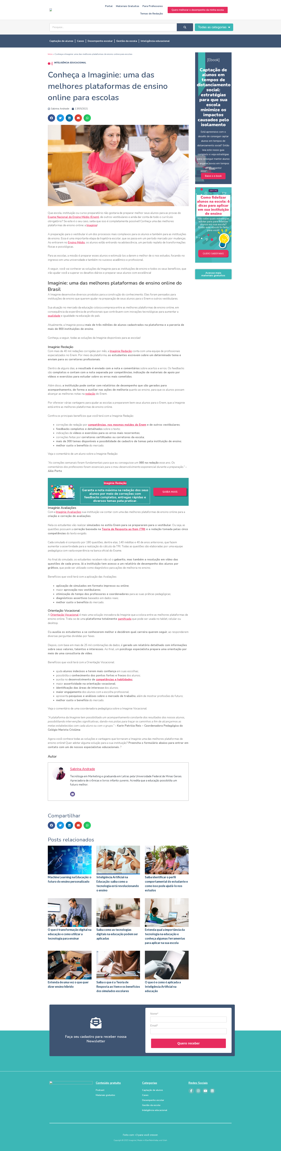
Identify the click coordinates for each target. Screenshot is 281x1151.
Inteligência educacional (155, 41)
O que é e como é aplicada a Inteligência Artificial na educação (163, 986)
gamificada (124, 619)
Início (50, 54)
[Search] (185, 27)
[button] (51, 118)
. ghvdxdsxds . (213, 254)
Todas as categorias (212, 27)
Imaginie (92, 225)
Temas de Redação (151, 13)
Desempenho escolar (100, 41)
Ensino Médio (76, 242)
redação (90, 394)
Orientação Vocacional (64, 615)
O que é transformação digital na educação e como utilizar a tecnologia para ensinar (69, 934)
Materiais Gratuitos (127, 6)
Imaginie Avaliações (68, 512)
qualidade (54, 316)
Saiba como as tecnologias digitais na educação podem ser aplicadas (117, 934)
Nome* (154, 1013)
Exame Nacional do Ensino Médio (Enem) (73, 217)
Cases (80, 41)
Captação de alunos (61, 41)
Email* (154, 1025)
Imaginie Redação (121, 351)
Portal (109, 6)
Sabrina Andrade (82, 769)
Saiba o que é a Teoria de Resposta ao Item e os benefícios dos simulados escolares (118, 986)
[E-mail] (72, 794)
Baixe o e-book (213, 176)
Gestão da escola (126, 41)
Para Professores (152, 6)
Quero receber (188, 1043)
